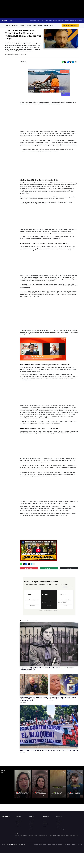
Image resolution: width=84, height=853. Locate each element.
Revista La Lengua (60, 829)
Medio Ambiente (23, 835)
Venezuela (45, 823)
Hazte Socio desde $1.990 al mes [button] (70, 25)
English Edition (8, 54)
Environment (15, 25)
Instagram (31, 821)
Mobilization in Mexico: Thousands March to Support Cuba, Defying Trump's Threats (49, 750)
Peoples (29, 25)
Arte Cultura (69, 835)
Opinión (58, 823)
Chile (38, 20)
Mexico (42, 20)
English (55, 20)
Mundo (44, 827)
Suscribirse (49, 605)
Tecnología (75, 835)
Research (79, 20)
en (81, 844)
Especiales (52, 835)
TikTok (30, 827)
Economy (22, 25)
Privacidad (17, 827)
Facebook (31, 819)
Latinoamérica (46, 825)
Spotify (30, 829)
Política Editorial (19, 821)
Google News (29, 568)
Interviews (73, 20)
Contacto (17, 825)
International (32, 20)
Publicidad (17, 823)
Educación (63, 835)
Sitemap (68, 844)
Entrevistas (59, 825)
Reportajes (59, 827)
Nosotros (36, 844)
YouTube (69, 568)
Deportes (17, 837)
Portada (58, 819)
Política (17, 835)
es (78, 844)
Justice (34, 25)
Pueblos (35, 835)
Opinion (67, 20)
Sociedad (57, 835)
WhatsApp (49, 568)
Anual (70, 587)
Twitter (30, 823)
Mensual (65, 587)
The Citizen (23, 61)
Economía (30, 835)
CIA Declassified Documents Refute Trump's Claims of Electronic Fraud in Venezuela (63, 698)
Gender (40, 25)
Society (46, 25)
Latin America (48, 20)
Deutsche (60, 20)
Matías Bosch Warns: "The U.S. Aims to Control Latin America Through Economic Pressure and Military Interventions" (34, 698)
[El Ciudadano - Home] (6, 21)
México (44, 821)
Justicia (40, 835)
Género (47, 835)
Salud (43, 835)
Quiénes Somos (19, 819)
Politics (8, 25)
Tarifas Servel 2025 (62, 844)
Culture (51, 25)
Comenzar (32, 605)
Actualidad (59, 821)
